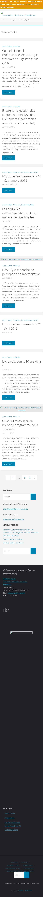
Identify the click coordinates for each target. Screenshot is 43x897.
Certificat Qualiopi (11, 830)
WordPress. (28, 890)
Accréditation (7, 46)
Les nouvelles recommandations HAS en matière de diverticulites (19, 213)
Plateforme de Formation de (13, 519)
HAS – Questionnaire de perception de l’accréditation (21, 272)
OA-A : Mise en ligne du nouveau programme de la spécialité (20, 425)
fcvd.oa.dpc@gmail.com (16, 593)
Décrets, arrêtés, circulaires (13, 539)
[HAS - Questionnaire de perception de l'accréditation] (21, 259)
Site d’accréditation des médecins (15, 509)
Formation (28, 865)
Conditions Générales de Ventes (15, 581)
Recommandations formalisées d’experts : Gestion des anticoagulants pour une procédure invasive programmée (20, 533)
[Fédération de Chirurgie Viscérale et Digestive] (18, 14)
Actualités (16, 46)
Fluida (21, 890)
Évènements (29, 868)
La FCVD (25, 862)
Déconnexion (9, 818)
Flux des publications (12, 822)
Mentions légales (9, 579)
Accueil (14, 862)
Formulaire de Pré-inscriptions (19, 871)
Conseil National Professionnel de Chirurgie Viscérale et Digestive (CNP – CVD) (21, 57)
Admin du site (10, 813)
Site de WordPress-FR (13, 826)
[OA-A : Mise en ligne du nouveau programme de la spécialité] (21, 409)
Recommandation (27, 205)
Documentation (13, 868)
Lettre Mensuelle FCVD (29, 172)
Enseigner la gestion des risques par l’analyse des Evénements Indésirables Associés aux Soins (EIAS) (19, 116)
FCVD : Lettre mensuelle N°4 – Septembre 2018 (21, 178)
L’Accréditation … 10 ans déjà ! (21, 363)
